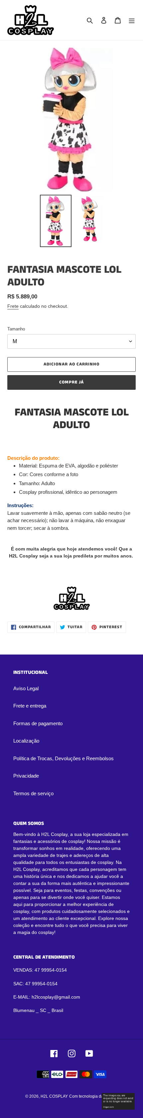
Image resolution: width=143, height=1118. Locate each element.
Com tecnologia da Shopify (93, 1096)
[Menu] (132, 20)
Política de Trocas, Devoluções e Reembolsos (63, 758)
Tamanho (16, 328)
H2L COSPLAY (54, 1096)
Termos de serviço (33, 793)
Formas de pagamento (38, 723)
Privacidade (26, 776)
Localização (26, 741)
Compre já (71, 382)
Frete (13, 306)
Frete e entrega (29, 706)
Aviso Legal (26, 688)
